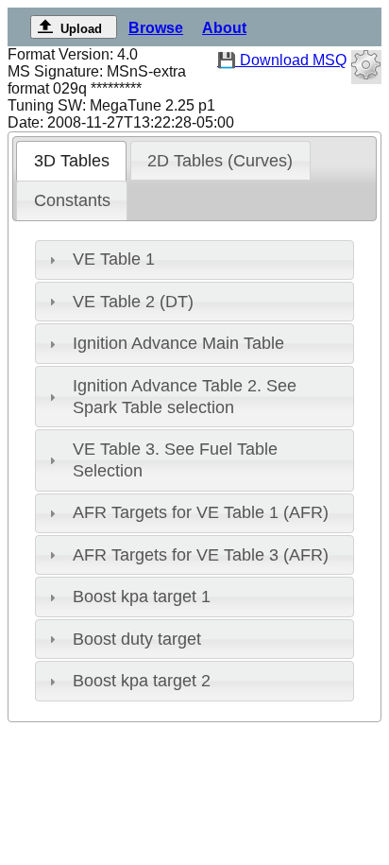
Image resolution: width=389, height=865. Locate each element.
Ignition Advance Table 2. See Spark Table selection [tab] (184, 396)
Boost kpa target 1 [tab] (142, 596)
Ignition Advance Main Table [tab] (178, 343)
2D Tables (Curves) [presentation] (220, 160)
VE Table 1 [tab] (114, 259)
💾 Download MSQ (282, 60)
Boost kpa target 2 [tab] (142, 680)
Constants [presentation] (72, 200)
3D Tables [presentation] (72, 160)
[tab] (71, 161)
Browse (155, 28)
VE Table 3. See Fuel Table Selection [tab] (175, 460)
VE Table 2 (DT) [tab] (133, 301)
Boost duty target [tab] (137, 639)
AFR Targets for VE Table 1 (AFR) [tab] (201, 512)
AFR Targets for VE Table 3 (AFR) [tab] (201, 554)
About (224, 28)
